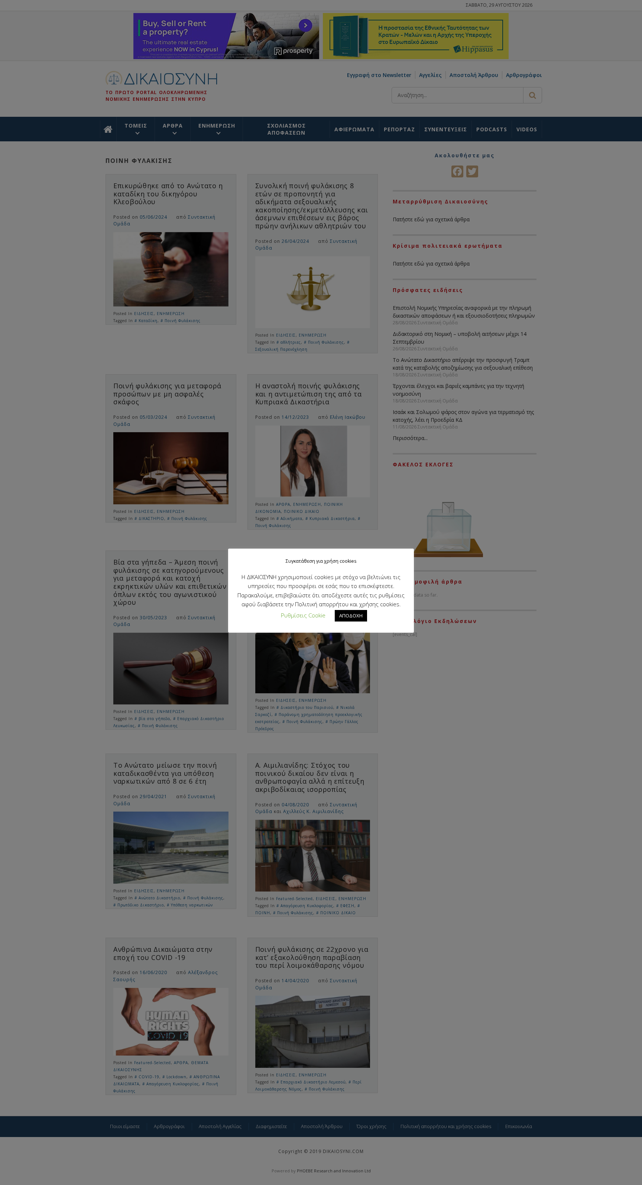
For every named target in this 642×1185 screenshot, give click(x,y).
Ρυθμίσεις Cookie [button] (303, 615)
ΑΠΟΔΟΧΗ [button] (351, 615)
